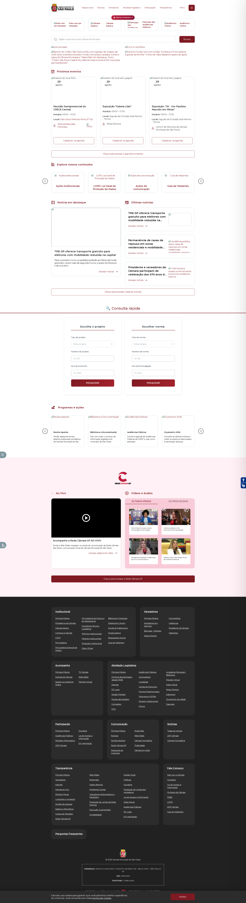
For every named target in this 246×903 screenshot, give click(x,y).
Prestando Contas (97, 789)
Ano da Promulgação (141, 366)
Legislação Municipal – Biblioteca (176, 673)
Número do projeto (80, 351)
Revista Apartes (118, 740)
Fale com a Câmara (175, 775)
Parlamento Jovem (116, 623)
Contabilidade (95, 815)
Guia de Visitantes (116, 643)
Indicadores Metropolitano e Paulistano (102, 795)
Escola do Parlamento (118, 628)
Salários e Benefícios (64, 809)
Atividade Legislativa (123, 665)
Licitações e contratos (65, 799)
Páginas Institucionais (91, 638)
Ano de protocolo (79, 366)
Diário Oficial (87, 648)
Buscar (187, 39)
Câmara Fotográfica (143, 740)
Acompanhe (62, 665)
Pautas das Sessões (120, 699)
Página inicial (87, 8)
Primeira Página (62, 618)
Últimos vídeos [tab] (141, 501)
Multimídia (139, 731)
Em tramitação (85, 743)
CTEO (57, 638)
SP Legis (115, 689)
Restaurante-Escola (117, 638)
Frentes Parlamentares (149, 692)
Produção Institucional (92, 643)
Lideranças (173, 623)
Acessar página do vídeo (101, 553)
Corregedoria (174, 618)
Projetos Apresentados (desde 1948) (121, 678)
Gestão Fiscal (129, 775)
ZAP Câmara (61, 745)
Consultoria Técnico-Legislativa (91, 627)
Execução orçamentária (100, 810)
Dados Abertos (96, 785)
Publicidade (140, 745)
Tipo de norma (138, 337)
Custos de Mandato (64, 814)
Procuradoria (61, 643)
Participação (150, 8)
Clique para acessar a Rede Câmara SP (123, 579)
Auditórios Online (185, 24)
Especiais (170, 704)
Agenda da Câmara (63, 677)
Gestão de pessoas (63, 804)
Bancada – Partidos (152, 631)
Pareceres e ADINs (147, 696)
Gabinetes (173, 633)
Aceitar (182, 897)
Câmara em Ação (142, 750)
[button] (143, 522)
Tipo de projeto (78, 337)
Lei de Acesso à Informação (86, 737)
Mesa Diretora (150, 636)
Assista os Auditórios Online (64, 683)
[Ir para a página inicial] (62, 8)
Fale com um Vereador (75, 24)
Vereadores (114, 8)
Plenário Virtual (85, 682)
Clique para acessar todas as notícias (123, 292)
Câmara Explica (109, 24)
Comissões (116, 704)
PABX (169, 797)
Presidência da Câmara (65, 623)
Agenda (115, 685)
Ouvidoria (83, 731)
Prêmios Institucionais (92, 634)
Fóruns (142, 706)
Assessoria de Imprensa (117, 751)
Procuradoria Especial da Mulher (66, 649)
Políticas (127, 780)
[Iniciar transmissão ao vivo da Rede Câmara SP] (86, 518)
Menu (182, 8)
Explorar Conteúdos (123, 17)
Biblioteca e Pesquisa (117, 618)
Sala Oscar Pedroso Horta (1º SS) (76, 119)
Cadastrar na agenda (73, 140)
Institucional (62, 611)
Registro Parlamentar (148, 701)
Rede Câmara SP (118, 745)
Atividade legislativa (131, 8)
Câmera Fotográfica (176, 740)
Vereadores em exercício (151, 624)
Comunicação (119, 724)
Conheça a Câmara (63, 633)
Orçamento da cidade (176, 699)
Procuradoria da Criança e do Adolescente (93, 619)
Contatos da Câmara (176, 792)
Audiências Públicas (147, 672)
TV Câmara (83, 672)
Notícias (101, 8)
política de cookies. (101, 898)
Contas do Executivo (148, 687)
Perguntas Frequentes (69, 833)
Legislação (143, 682)
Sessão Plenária (118, 694)
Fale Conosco (175, 768)
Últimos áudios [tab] (178, 501)
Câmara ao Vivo (62, 789)
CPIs (113, 709)
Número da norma (140, 351)
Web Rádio (84, 677)
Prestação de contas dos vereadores (135, 791)
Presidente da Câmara (179, 628)
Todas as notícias (174, 731)
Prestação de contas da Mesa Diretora (102, 803)
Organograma (114, 633)
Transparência (166, 8)
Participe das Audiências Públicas (149, 24)
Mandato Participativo (65, 740)
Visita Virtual (129, 802)
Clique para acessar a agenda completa (123, 154)
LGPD (170, 802)
